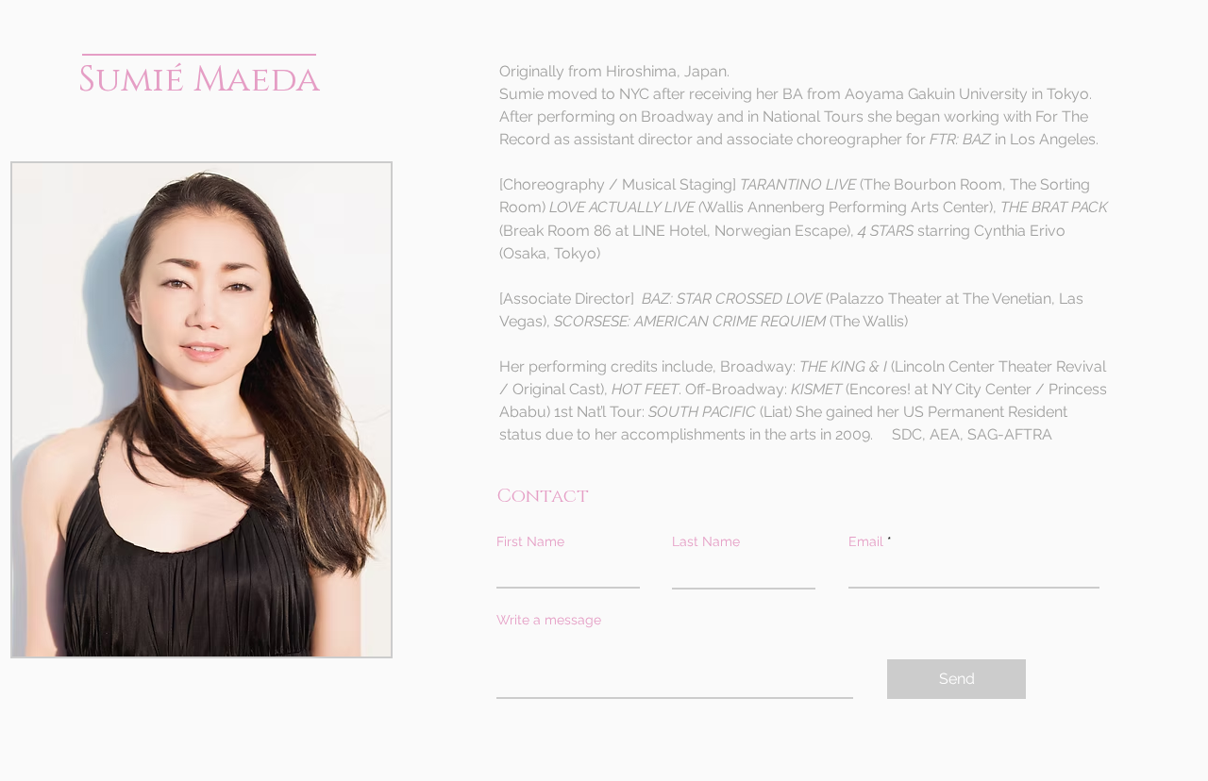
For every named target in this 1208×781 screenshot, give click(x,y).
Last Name (706, 541)
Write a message (548, 619)
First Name (530, 541)
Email (865, 541)
